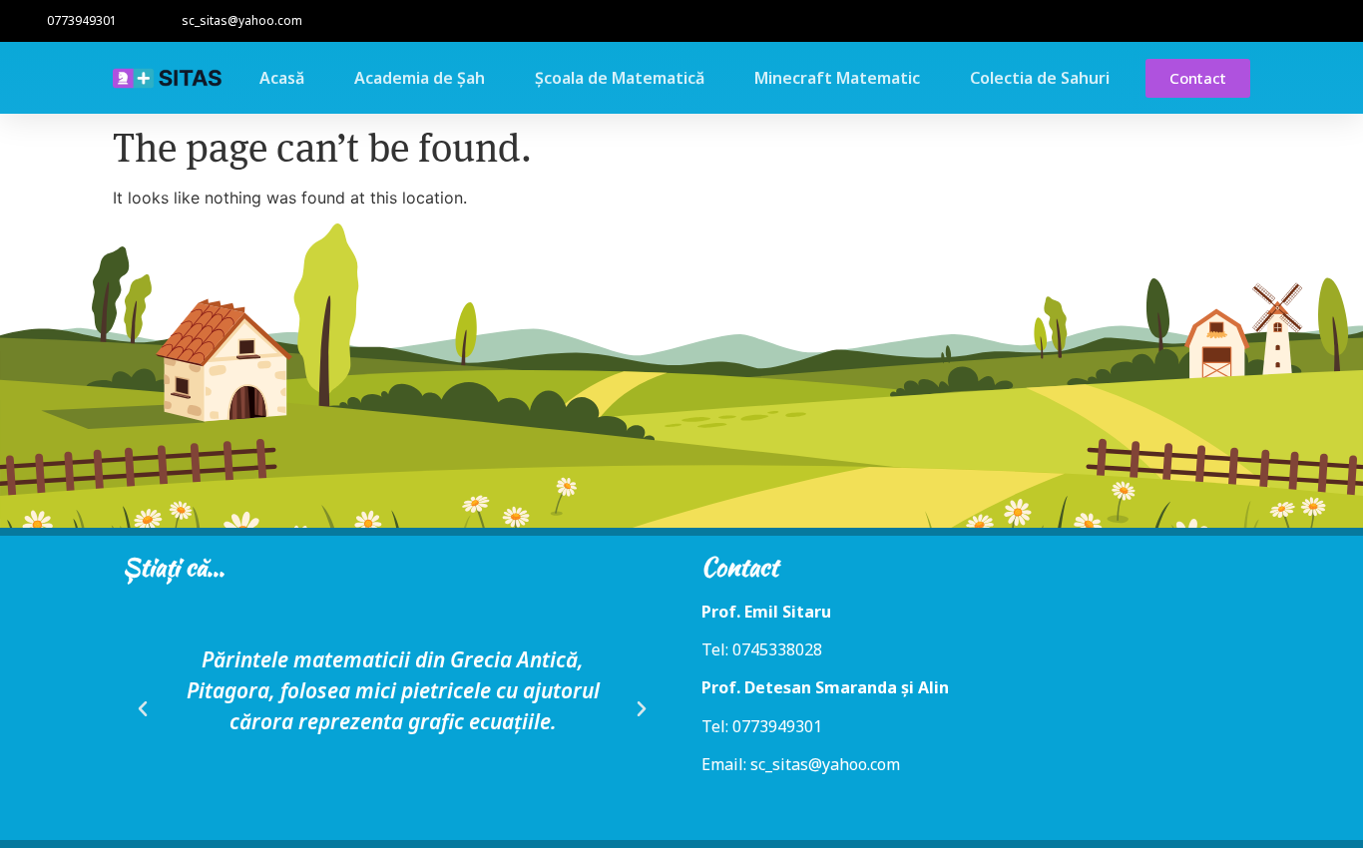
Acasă (281, 78)
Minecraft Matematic (837, 78)
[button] (143, 709)
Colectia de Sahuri (1040, 78)
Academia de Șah (419, 78)
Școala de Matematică (619, 78)
